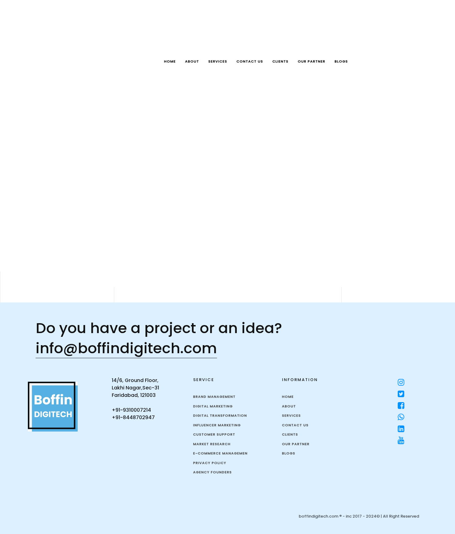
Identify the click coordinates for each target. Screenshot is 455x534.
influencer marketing (217, 425)
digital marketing (213, 406)
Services (217, 61)
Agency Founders (212, 472)
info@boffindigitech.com (126, 348)
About (192, 61)
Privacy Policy (209, 462)
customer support (214, 434)
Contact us (249, 61)
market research (212, 443)
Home (170, 61)
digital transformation (220, 415)
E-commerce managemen (220, 453)
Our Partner (311, 61)
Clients (280, 61)
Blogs (341, 61)
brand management (214, 396)
